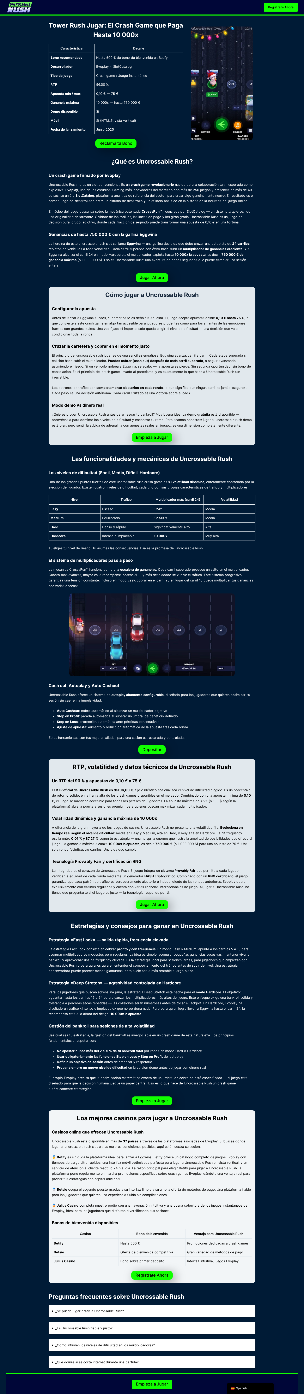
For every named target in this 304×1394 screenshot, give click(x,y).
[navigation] (250, 1388)
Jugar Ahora (152, 277)
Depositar (152, 749)
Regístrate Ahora (281, 7)
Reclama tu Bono (115, 143)
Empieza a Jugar (152, 437)
